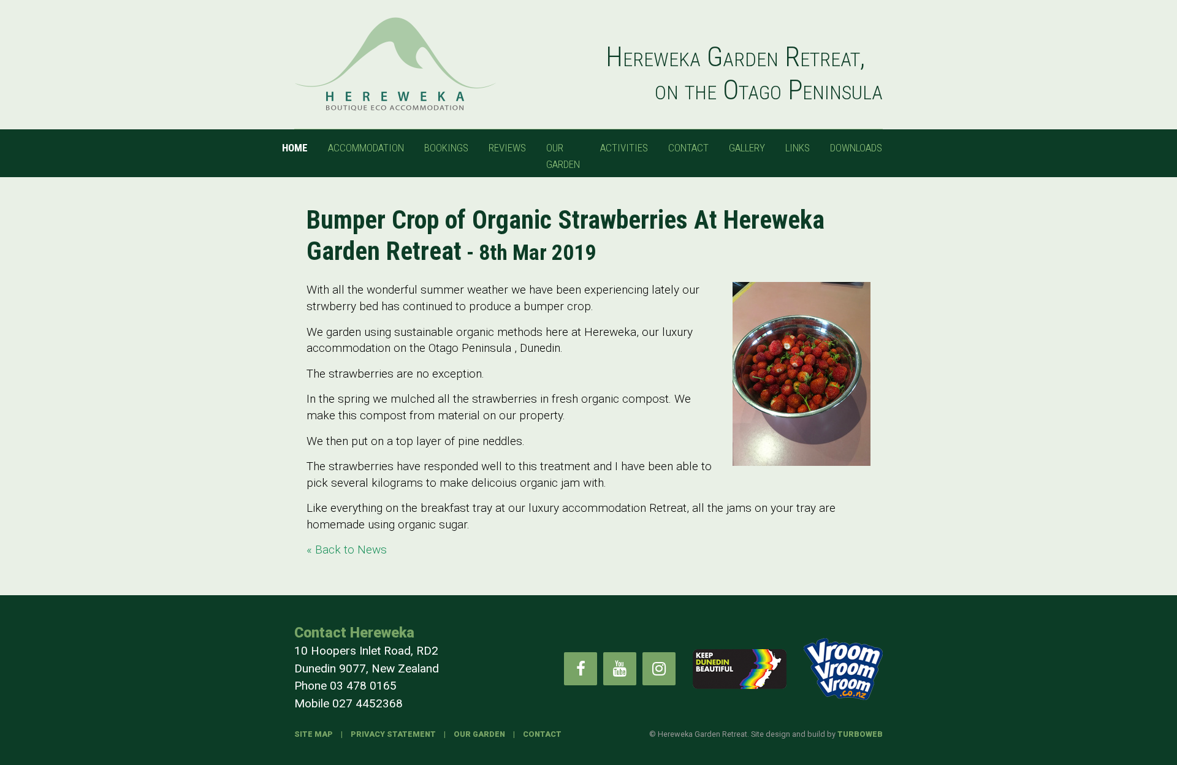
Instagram (659, 668)
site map (313, 734)
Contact (688, 148)
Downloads (856, 148)
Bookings (446, 148)
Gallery (747, 148)
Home (295, 148)
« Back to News (347, 549)
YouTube (619, 668)
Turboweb (860, 734)
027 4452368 (367, 703)
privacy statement (393, 734)
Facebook (580, 668)
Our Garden (563, 156)
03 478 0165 (363, 686)
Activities (624, 148)
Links (797, 148)
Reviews (507, 148)
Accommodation (366, 148)
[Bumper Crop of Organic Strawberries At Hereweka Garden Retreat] (801, 374)
